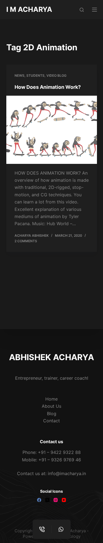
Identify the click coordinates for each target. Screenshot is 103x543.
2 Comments (26, 241)
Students (35, 75)
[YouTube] (64, 500)
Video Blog (56, 75)
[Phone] (42, 529)
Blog (51, 413)
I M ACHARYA (29, 9)
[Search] (82, 10)
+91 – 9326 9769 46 (59, 459)
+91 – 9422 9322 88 (59, 452)
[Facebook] (39, 500)
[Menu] (94, 9)
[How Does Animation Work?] (51, 130)
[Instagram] (56, 500)
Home (51, 399)
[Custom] (61, 529)
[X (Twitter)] (47, 500)
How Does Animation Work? (48, 87)
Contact (51, 420)
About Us (51, 406)
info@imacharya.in (67, 473)
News (19, 75)
